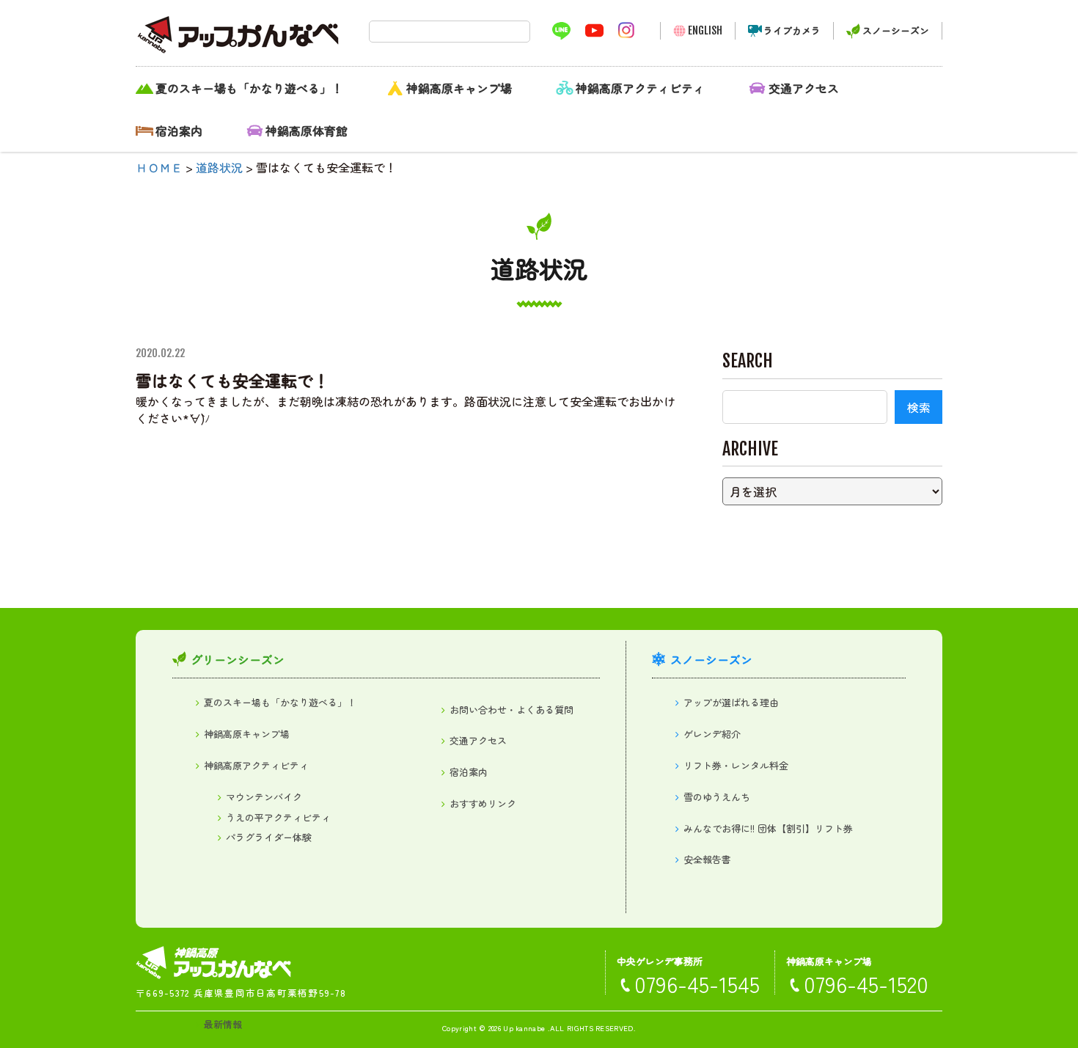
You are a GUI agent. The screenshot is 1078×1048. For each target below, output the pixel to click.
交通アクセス (804, 88)
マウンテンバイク (264, 797)
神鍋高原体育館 (306, 130)
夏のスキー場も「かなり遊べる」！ (249, 88)
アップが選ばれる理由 (731, 702)
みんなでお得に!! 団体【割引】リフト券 (768, 828)
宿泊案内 (178, 130)
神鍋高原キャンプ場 (459, 88)
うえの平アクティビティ (278, 817)
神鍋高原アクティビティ (640, 88)
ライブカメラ (792, 30)
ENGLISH (705, 30)
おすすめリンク (483, 803)
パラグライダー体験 (269, 837)
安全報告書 (707, 859)
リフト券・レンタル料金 (735, 765)
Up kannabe (524, 1027)
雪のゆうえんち (716, 797)
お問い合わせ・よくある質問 (511, 710)
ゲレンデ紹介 (712, 734)
